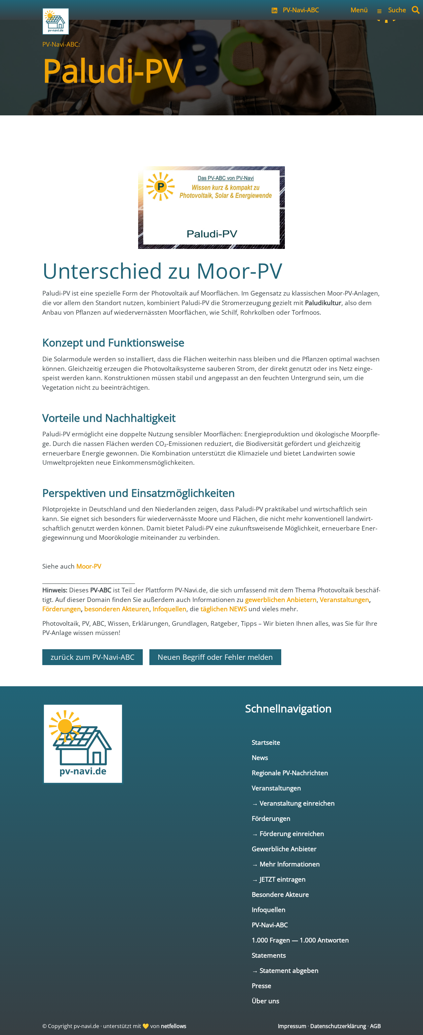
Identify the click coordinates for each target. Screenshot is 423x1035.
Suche (397, 9)
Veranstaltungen (276, 787)
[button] (415, 10)
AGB (375, 1026)
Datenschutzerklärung (338, 1026)
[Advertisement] (211, 135)
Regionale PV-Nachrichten (290, 772)
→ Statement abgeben (285, 970)
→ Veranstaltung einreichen (293, 803)
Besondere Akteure (280, 894)
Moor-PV (88, 566)
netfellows (173, 1026)
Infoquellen (269, 909)
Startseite (266, 742)
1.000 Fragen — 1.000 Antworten (300, 939)
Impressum (292, 1026)
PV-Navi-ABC (301, 9)
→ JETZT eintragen (279, 879)
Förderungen (271, 818)
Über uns (265, 1000)
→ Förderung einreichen (288, 833)
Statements (269, 955)
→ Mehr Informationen (286, 863)
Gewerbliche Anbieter (284, 848)
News (260, 757)
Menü (359, 9)
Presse (261, 985)
